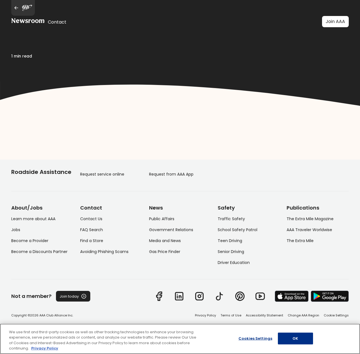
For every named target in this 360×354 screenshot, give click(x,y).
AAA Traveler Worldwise (309, 230)
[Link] (159, 296)
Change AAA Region (303, 315)
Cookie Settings (336, 315)
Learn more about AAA (33, 219)
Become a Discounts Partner (39, 251)
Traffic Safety (231, 219)
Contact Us (91, 219)
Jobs (15, 230)
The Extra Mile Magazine (310, 219)
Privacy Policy (205, 315)
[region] (180, 339)
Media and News (165, 240)
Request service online (102, 174)
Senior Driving (231, 251)
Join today (69, 296)
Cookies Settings (255, 338)
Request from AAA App (171, 174)
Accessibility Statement (264, 315)
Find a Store (91, 240)
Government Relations (171, 230)
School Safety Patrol (237, 230)
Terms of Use (230, 315)
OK (295, 338)
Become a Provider (29, 240)
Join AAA (335, 21)
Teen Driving (230, 240)
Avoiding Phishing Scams (104, 251)
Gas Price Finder (164, 251)
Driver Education (234, 262)
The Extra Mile (300, 240)
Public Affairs (161, 219)
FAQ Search (91, 230)
